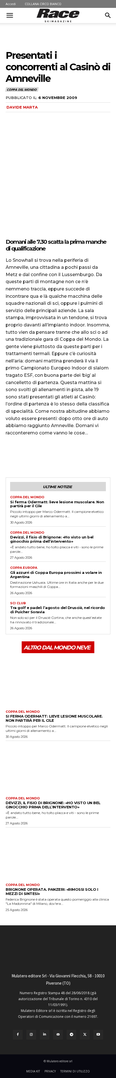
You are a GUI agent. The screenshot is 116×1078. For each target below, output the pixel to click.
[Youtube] (98, 1034)
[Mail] (58, 1034)
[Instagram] (31, 1034)
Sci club (18, 603)
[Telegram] (71, 1034)
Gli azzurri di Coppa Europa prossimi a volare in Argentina (56, 574)
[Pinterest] (37, 456)
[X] (24, 456)
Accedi (11, 4)
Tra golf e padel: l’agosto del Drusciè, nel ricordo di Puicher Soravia (57, 609)
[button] (10, 15)
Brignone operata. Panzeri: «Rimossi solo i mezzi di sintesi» (52, 891)
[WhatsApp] (50, 456)
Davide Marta (22, 107)
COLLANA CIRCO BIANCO (43, 4)
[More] (63, 456)
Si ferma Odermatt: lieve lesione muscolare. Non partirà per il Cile (57, 504)
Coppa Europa (23, 568)
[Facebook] (11, 456)
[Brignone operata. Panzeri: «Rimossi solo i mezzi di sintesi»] (58, 853)
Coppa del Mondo (22, 89)
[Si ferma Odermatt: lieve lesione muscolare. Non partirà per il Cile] (58, 680)
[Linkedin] (45, 1034)
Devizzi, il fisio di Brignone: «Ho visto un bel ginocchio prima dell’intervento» (51, 539)
